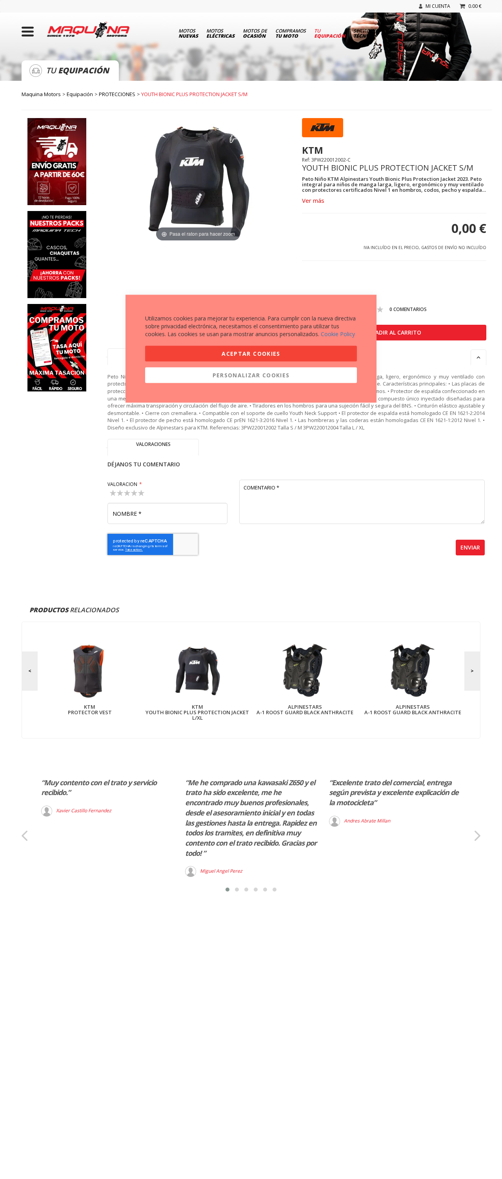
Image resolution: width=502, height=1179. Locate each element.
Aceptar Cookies (251, 353)
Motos (188, 32)
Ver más (313, 200)
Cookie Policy (338, 334)
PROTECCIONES (117, 94)
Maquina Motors (41, 94)
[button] (227, 889)
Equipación (80, 94)
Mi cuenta (438, 6)
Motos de (255, 32)
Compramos (290, 32)
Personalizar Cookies (251, 375)
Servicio (364, 32)
